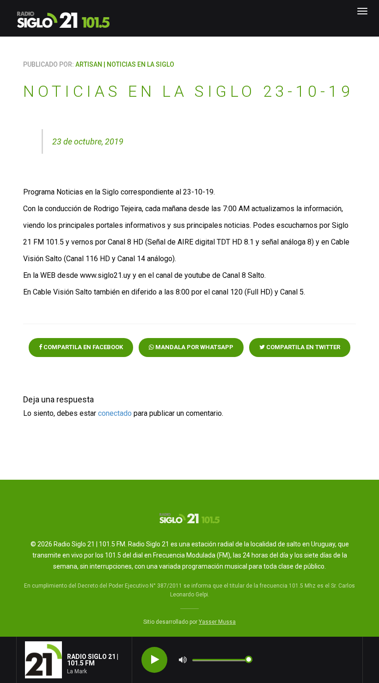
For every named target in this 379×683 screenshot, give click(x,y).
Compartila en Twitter (302, 347)
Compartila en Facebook (82, 347)
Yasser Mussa (217, 622)
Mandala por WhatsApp (193, 347)
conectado (115, 413)
